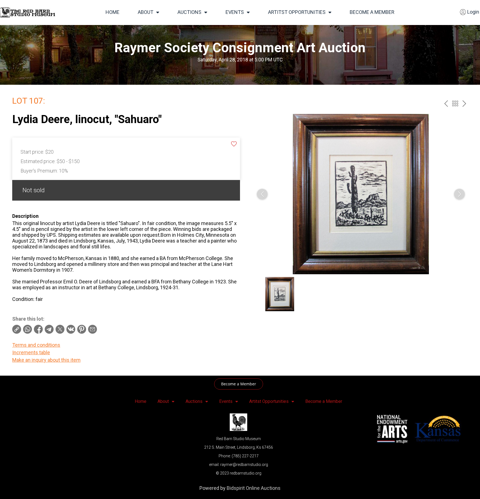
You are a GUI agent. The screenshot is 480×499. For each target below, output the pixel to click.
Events (235, 12)
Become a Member (372, 12)
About (145, 12)
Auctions (189, 12)
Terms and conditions (36, 345)
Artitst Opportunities (297, 12)
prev (445, 103)
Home (112, 12)
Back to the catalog (455, 103)
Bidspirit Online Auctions (254, 488)
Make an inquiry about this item (46, 360)
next (464, 103)
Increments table (31, 352)
